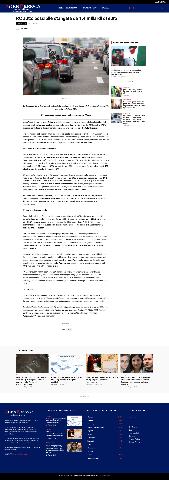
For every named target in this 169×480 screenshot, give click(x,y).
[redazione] (18, 28)
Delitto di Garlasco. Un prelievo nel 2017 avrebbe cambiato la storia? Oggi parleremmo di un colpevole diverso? (135, 380)
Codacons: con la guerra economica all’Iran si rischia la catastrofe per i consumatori (126, 72)
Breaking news (124, 375)
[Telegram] (150, 28)
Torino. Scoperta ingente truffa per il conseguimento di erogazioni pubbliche (66, 379)
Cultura (88, 375)
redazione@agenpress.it (21, 454)
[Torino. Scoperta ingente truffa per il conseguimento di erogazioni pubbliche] (67, 363)
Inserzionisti (134, 433)
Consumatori (21, 23)
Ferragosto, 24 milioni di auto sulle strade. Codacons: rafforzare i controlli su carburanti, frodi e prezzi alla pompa (134, 119)
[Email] (145, 28)
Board (131, 430)
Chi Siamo (133, 427)
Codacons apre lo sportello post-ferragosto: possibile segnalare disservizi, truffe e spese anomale (134, 105)
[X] (133, 8)
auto (69, 329)
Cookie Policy (134, 442)
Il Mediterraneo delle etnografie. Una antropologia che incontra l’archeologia (102, 379)
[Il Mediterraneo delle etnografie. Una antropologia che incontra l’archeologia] (102, 363)
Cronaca (18, 375)
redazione (25, 28)
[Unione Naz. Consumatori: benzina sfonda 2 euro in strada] (116, 91)
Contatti (132, 436)
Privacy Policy (134, 439)
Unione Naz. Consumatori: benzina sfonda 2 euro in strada (133, 91)
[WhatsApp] (140, 28)
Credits (107, 475)
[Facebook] (129, 8)
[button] (162, 8)
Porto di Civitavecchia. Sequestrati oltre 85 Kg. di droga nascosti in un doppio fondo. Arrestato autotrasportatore (31, 380)
